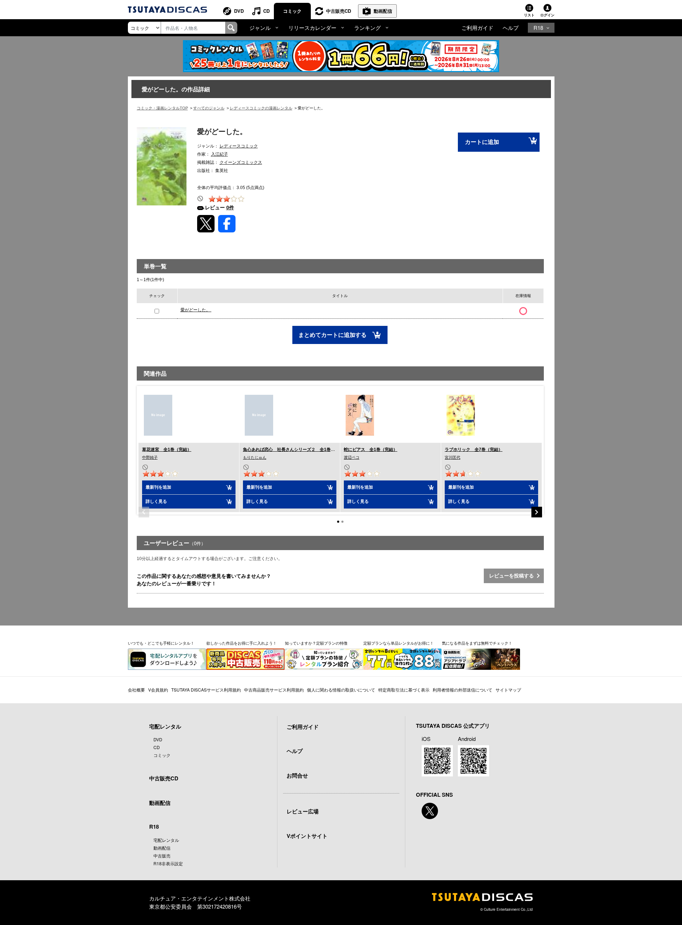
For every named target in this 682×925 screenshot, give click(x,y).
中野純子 (150, 457)
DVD (239, 10)
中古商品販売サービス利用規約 (274, 690)
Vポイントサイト (307, 836)
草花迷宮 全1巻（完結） (166, 449)
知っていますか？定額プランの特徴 (316, 643)
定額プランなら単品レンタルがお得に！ (398, 643)
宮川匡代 (452, 457)
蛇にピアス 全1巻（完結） (370, 449)
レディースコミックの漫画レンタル (261, 108)
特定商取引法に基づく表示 (403, 690)
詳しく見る (156, 501)
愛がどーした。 (195, 309)
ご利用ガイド (477, 27)
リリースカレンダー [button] (312, 27)
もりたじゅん (254, 457)
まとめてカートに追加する (333, 335)
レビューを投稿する (513, 576)
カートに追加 (482, 142)
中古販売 (161, 856)
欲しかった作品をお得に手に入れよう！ (241, 643)
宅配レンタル (166, 840)
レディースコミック (239, 146)
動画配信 (383, 10)
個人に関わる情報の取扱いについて (341, 690)
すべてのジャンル (208, 108)
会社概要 (136, 690)
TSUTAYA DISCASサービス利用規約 (206, 690)
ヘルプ (511, 27)
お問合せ (297, 775)
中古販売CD (338, 10)
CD (266, 10)
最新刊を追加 (158, 487)
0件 (230, 207)
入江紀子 (219, 154)
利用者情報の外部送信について (462, 690)
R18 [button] (538, 27)
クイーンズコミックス (241, 162)
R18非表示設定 (168, 863)
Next (536, 512)
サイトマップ (508, 690)
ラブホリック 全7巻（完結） (474, 449)
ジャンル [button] (260, 27)
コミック (292, 10)
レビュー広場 (303, 811)
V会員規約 (158, 690)
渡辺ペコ (351, 457)
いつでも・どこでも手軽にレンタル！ (161, 643)
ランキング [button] (367, 27)
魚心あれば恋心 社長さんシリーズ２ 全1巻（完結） (295, 449)
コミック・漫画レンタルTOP (162, 108)
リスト (529, 14)
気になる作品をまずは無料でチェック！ (477, 643)
